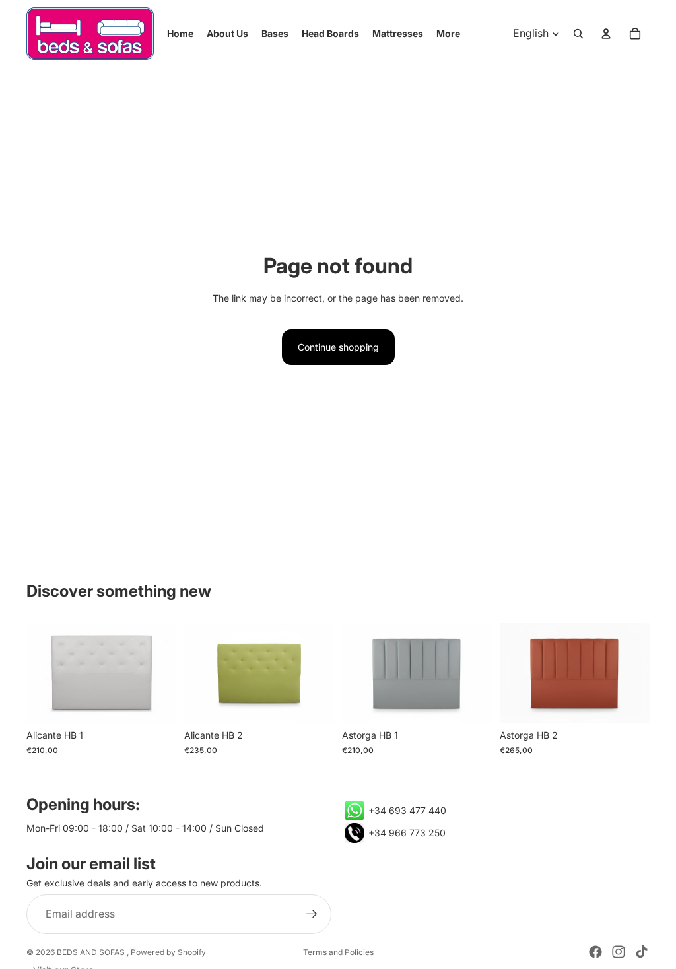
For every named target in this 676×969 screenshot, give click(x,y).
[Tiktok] (642, 952)
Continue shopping (338, 346)
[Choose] (156, 703)
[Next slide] (161, 673)
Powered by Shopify (168, 952)
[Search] (578, 33)
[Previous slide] (40, 673)
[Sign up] (311, 915)
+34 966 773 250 (407, 832)
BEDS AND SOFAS (92, 952)
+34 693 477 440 (407, 810)
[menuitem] (448, 33)
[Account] (606, 33)
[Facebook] (595, 952)
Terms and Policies (338, 952)
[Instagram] (618, 952)
